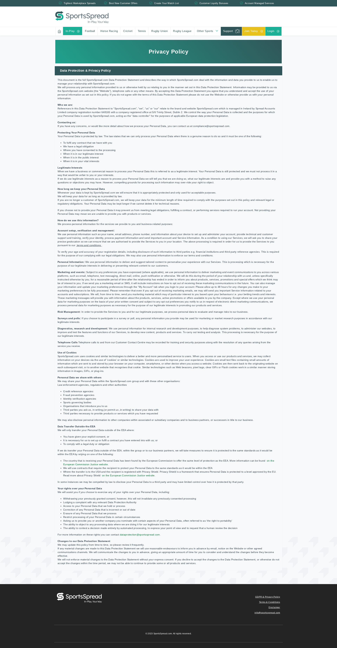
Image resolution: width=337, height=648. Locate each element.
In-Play (70, 30)
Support (228, 30)
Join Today (251, 30)
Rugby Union (159, 30)
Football (90, 30)
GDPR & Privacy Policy (267, 597)
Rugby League (182, 30)
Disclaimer (274, 607)
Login (270, 30)
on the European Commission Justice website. (128, 475)
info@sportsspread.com (267, 612)
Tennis (142, 30)
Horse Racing (109, 30)
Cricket (128, 30)
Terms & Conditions (269, 602)
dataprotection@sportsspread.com (140, 534)
